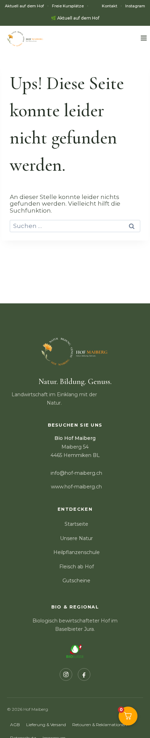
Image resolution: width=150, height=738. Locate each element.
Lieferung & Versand (46, 724)
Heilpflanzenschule (76, 552)
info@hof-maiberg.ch (76, 473)
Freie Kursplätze (68, 6)
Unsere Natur (76, 538)
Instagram (135, 6)
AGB (15, 724)
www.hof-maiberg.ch (76, 487)
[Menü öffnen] (143, 37)
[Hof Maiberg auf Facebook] (84, 674)
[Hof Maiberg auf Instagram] (66, 674)
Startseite (76, 524)
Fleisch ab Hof (76, 566)
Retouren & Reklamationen (99, 724)
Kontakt (109, 6)
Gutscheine (76, 580)
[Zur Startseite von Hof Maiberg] (75, 354)
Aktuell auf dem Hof (24, 6)
